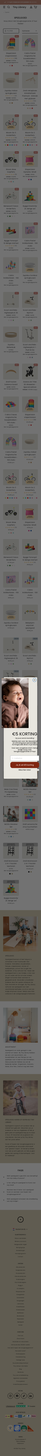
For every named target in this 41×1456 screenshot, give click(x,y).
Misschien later (25, 770)
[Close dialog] (34, 680)
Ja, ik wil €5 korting (25, 765)
